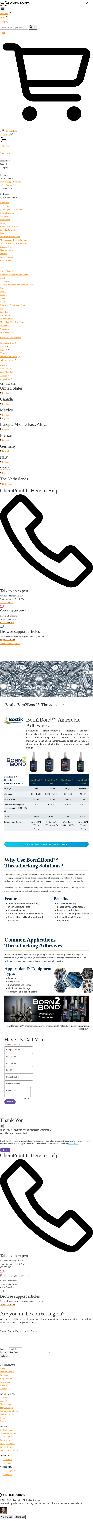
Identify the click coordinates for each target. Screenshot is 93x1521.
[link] (6, 1459)
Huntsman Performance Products (14, 305)
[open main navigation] (2, 9)
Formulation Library (9, 1411)
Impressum (5, 1440)
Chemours (4, 281)
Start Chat (20, 1517)
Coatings (4, 216)
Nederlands (7, 484)
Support (3, 1401)
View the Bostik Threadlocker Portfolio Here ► (46, 844)
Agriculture (5, 206)
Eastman (4, 295)
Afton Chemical (7, 271)
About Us (4, 1385)
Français (6, 440)
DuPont (3, 291)
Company (4, 21)
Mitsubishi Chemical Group (12, 322)
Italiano (5, 462)
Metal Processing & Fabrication (14, 243)
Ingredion (4, 312)
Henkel (3, 301)
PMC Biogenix (6, 332)
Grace (2, 298)
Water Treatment (7, 260)
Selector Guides (7, 1414)
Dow (2, 288)
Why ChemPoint (7, 1378)
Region (3, 1352)
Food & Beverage (8, 230)
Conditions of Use (8, 1433)
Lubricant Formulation (10, 236)
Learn (3, 17)
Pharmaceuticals (7, 250)
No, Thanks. (6, 1517)
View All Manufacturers (10, 337)
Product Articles (7, 1371)
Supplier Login (6, 1407)
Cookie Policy (6, 1437)
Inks (2, 233)
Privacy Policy (6, 1447)
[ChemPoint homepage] (2, 5)
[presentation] (8, 1471)
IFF (1, 308)
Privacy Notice (73, 1144)
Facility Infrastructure (9, 226)
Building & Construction (11, 209)
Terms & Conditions (9, 1450)
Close (5, 1150)
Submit (4, 1356)
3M (1, 267)
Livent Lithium (6, 318)
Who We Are (6, 1382)
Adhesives (4, 202)
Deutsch (5, 451)
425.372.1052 (11, 131)
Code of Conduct (7, 1430)
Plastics (3, 253)
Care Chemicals (7, 213)
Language (4, 1349)
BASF (2, 278)
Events (3, 1421)
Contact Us (5, 1397)
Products (4, 13)
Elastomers (5, 219)
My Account (5, 1404)
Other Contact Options (10, 643)
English (5, 393)
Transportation (6, 257)
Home (2, 1368)
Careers (3, 1388)
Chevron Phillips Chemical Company (16, 284)
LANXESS (5, 315)
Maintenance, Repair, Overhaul (13, 240)
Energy (3, 223)
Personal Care (6, 247)
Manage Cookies (7, 1443)
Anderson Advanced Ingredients (14, 274)
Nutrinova (4, 329)
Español (5, 418)
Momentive (5, 325)
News (2, 1418)
